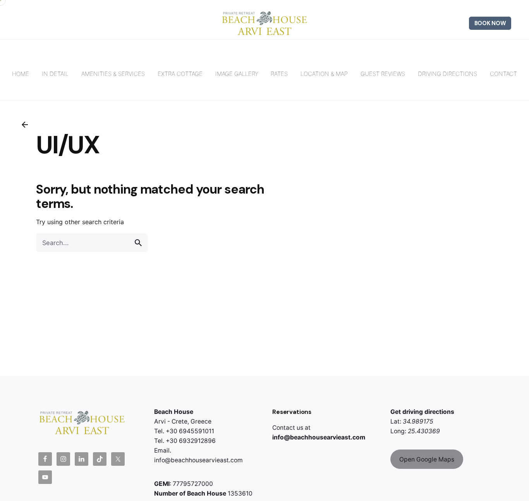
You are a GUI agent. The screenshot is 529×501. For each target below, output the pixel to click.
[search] (138, 242)
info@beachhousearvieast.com (318, 437)
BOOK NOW (490, 23)
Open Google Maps (426, 459)
